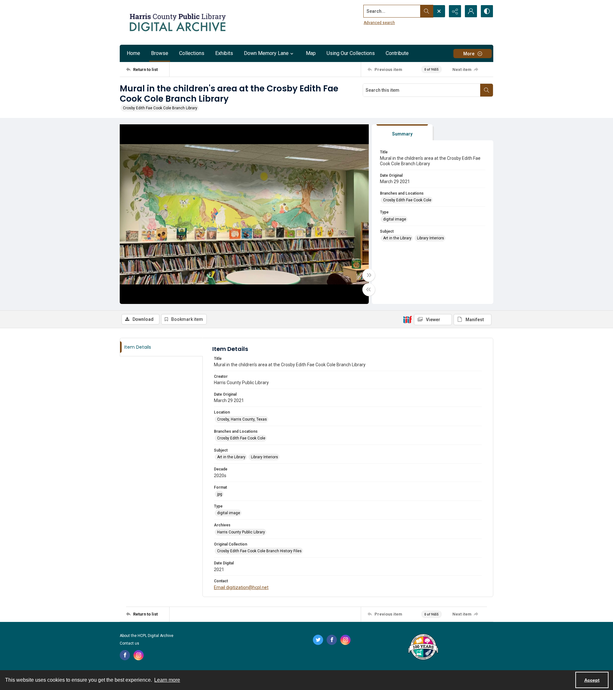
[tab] (402, 132)
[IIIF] (407, 319)
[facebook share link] (125, 655)
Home (133, 53)
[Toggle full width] (368, 275)
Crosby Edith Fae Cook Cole (407, 200)
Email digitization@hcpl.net (241, 587)
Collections (191, 53)
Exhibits (224, 53)
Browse (159, 53)
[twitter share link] (318, 640)
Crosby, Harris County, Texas (242, 419)
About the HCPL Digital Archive (146, 635)
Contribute (397, 53)
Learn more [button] (167, 680)
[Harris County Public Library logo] (422, 647)
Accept (592, 680)
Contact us (129, 643)
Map (311, 53)
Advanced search (379, 22)
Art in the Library (397, 238)
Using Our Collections (351, 53)
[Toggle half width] (368, 289)
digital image (394, 219)
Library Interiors (430, 238)
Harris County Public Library (241, 532)
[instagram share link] (138, 655)
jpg (219, 494)
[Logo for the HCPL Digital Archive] (177, 22)
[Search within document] (486, 90)
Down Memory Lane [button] (266, 53)
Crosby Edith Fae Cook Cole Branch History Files (259, 551)
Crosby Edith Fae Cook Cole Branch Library (160, 108)
